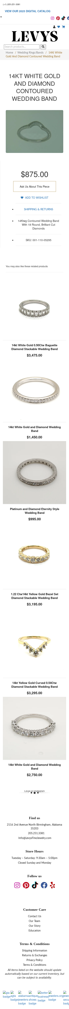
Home (9, 52)
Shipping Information (34, 950)
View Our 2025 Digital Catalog (27, 11)
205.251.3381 (35, 833)
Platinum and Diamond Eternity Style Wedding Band (34, 511)
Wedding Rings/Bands (30, 52)
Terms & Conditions (34, 965)
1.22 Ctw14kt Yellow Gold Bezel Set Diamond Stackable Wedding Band (34, 596)
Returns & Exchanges (34, 955)
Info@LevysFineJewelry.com (34, 838)
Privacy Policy (34, 960)
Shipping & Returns (38, 209)
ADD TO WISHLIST (36, 197)
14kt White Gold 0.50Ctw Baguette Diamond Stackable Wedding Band (34, 347)
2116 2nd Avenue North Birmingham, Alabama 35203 (34, 827)
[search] (43, 46)
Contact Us (34, 916)
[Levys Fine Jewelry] (34, 36)
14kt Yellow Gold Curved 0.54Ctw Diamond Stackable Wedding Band (34, 684)
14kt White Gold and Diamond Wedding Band (34, 429)
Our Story (34, 926)
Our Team (34, 921)
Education (35, 930)
